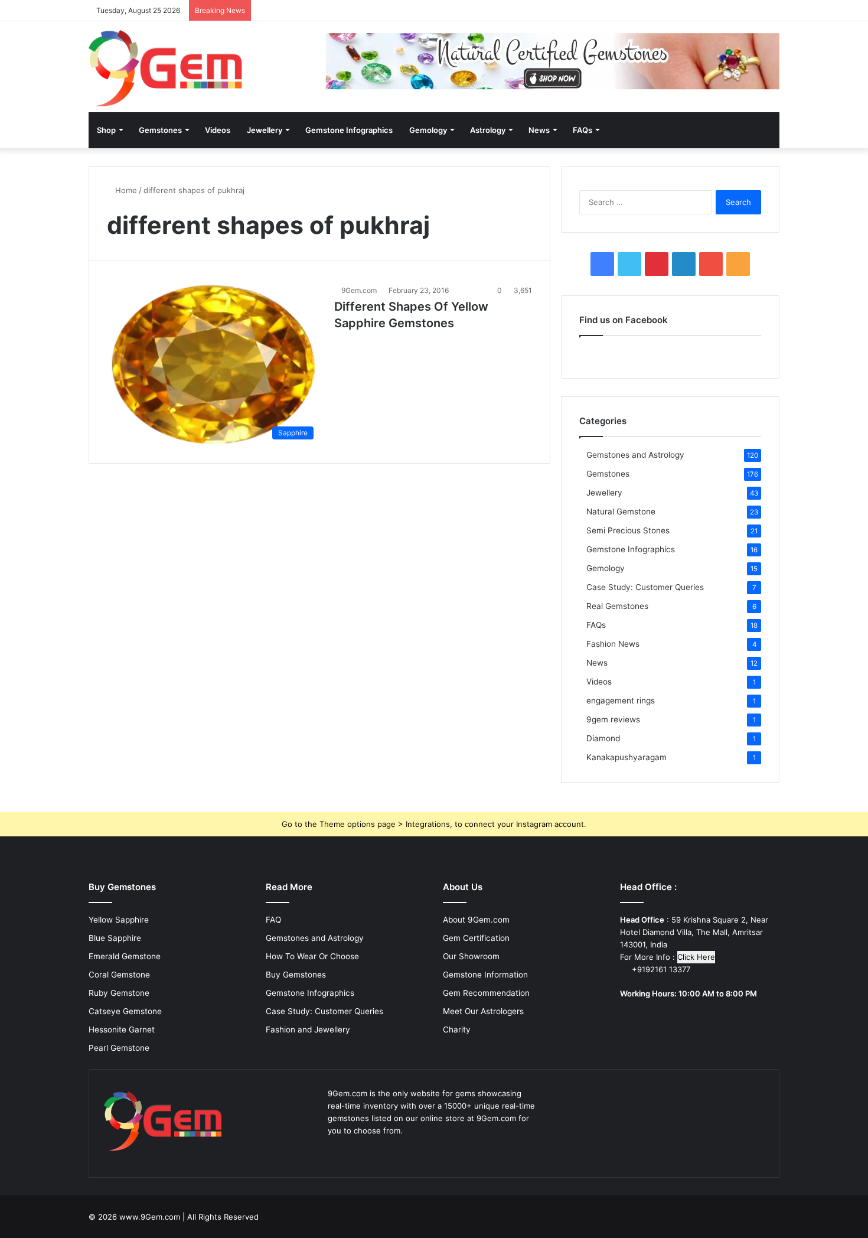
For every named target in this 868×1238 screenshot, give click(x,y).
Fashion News (612, 644)
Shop (106, 130)
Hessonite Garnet (122, 1029)
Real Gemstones (617, 606)
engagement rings (620, 700)
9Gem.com (359, 290)
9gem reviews (613, 719)
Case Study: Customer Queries (645, 587)
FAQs (582, 130)
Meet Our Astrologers (483, 1011)
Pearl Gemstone (119, 1048)
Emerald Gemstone (125, 956)
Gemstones (160, 130)
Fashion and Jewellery (308, 1029)
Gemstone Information (485, 974)
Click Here (696, 957)
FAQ (273, 919)
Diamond (603, 738)
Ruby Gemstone (119, 993)
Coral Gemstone (119, 974)
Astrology (487, 130)
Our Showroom (471, 956)
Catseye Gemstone (125, 1011)
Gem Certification (476, 938)
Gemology (428, 130)
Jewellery (264, 130)
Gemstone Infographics (349, 130)
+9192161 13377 (659, 969)
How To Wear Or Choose (312, 956)
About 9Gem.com (476, 919)
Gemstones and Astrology (635, 455)
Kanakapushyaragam (626, 757)
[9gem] (166, 68)
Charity (457, 1029)
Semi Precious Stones (628, 530)
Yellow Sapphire (119, 919)
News (539, 130)
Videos (217, 130)
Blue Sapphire (115, 938)
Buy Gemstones (296, 974)
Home (125, 190)
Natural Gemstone (620, 511)
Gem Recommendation (486, 993)
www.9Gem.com (149, 1216)
